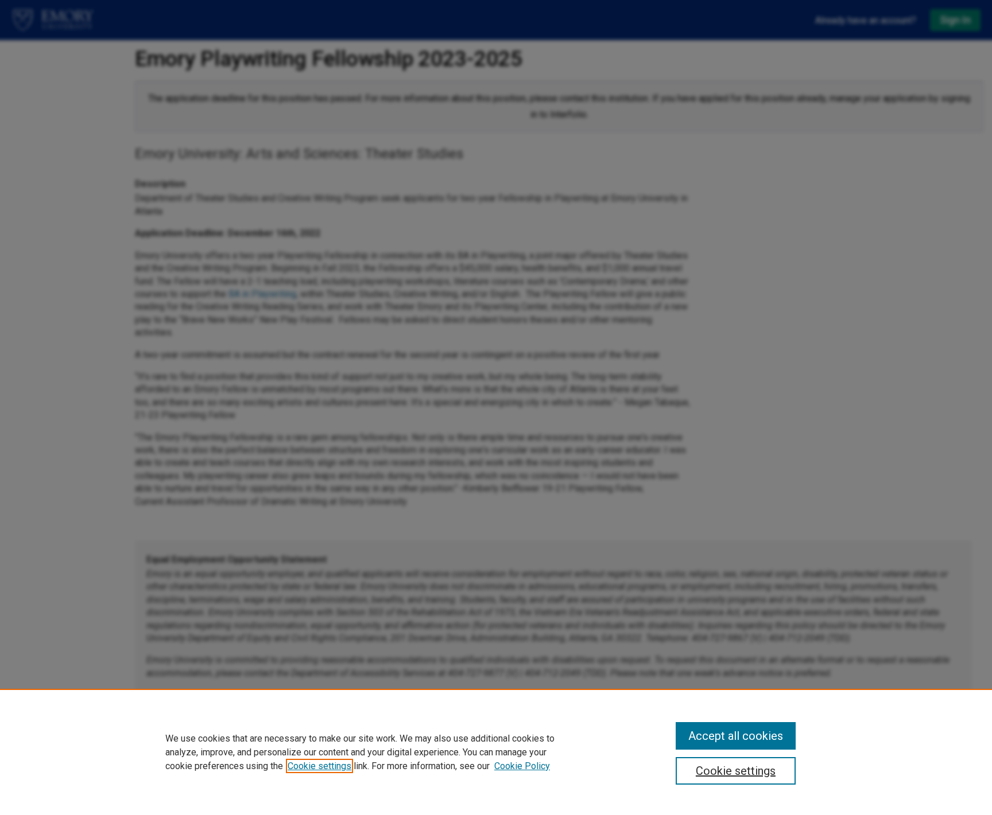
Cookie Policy (522, 766)
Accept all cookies (735, 736)
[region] (496, 752)
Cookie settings (319, 766)
